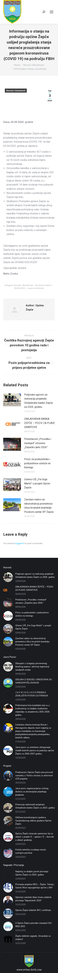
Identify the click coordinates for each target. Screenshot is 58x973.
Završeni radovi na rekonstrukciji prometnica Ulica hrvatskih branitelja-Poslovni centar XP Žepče (39, 505)
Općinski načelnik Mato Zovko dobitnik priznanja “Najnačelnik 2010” (33, 899)
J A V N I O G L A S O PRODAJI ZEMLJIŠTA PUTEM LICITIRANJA (31, 694)
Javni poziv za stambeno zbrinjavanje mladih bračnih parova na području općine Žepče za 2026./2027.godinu (34, 750)
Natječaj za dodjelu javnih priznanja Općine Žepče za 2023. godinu (31, 873)
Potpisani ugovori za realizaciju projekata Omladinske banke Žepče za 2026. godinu (38, 401)
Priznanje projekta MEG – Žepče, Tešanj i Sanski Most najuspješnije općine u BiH (34, 886)
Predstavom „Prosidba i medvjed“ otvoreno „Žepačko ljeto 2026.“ (37, 443)
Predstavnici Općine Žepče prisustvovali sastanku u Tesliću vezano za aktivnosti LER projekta (34, 775)
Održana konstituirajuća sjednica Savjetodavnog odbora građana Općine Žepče (33, 820)
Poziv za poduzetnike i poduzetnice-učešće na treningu (37, 463)
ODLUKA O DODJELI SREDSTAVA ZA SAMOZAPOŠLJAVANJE (33, 681)
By (43, 285)
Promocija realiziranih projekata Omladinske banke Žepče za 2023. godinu (35, 806)
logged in (19, 543)
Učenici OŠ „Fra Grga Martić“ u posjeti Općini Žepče (37, 483)
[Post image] (12, 399)
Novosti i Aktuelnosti (15, 91)
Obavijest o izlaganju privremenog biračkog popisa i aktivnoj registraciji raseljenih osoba (32, 666)
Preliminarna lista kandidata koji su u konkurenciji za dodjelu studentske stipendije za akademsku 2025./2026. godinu (32, 710)
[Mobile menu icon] (51, 12)
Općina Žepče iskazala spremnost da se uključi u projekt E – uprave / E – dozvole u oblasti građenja (34, 836)
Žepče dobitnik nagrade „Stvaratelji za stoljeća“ (33, 937)
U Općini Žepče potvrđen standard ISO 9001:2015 (33, 925)
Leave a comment (35, 288)
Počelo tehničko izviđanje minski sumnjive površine (30, 851)
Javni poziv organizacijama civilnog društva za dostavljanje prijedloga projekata (31, 791)
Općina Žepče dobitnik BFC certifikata (33, 910)
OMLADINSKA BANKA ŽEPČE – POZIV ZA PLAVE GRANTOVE (39, 423)
